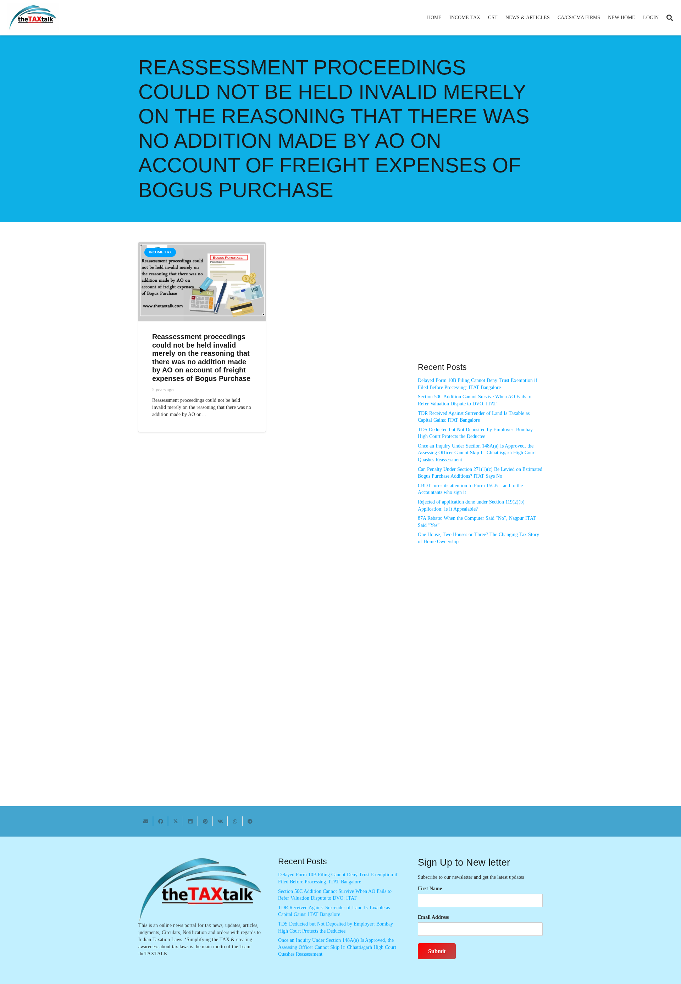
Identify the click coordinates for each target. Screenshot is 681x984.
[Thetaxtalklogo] (33, 18)
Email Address (433, 917)
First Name (430, 888)
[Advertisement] (480, 305)
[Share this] (160, 821)
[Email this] (145, 821)
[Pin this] (205, 821)
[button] (483, 17)
